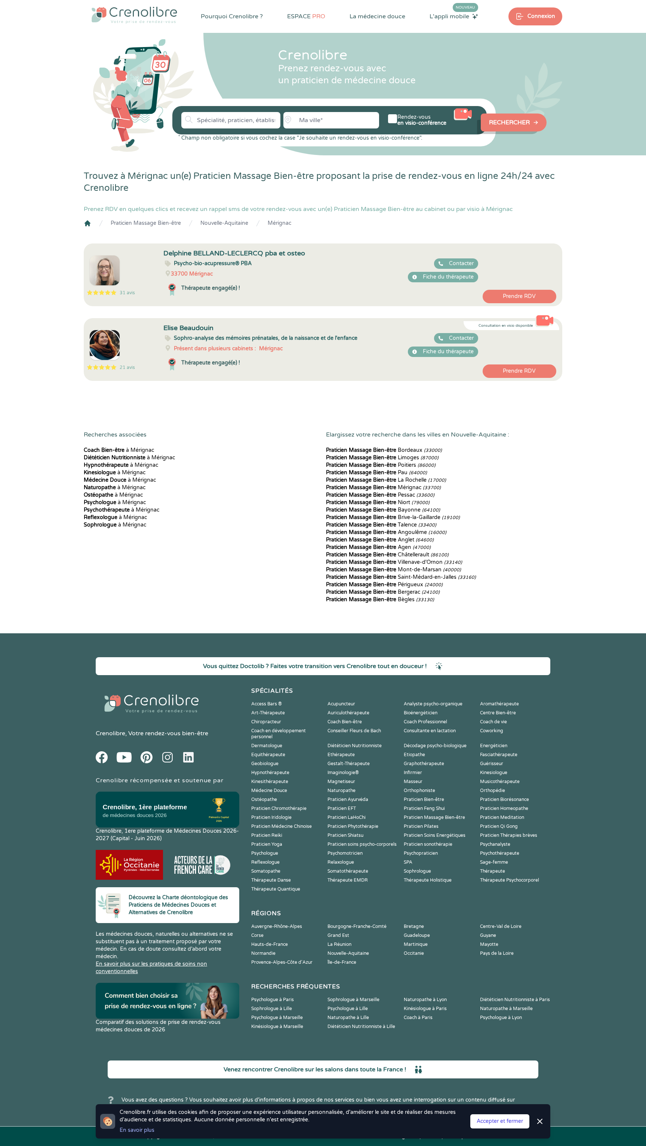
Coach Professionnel (425, 721)
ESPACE (306, 16)
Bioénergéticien (420, 712)
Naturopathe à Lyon (425, 999)
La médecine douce (377, 16)
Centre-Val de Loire (501, 926)
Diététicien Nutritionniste (354, 745)
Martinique (416, 944)
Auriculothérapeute (348, 712)
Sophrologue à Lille (271, 1008)
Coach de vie (493, 721)
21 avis (127, 367)
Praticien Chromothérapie (279, 808)
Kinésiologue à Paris (425, 1008)
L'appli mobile (452, 16)
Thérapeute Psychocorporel (509, 880)
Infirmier (413, 772)
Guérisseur (491, 763)
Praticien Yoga (266, 844)
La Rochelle (386, 480)
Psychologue (264, 853)
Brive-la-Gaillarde (393, 517)
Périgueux (384, 584)
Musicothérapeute (500, 781)
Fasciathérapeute (498, 754)
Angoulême (386, 532)
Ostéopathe (264, 799)
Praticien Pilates (421, 826)
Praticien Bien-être (424, 799)
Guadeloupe (417, 935)
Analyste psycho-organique (433, 703)
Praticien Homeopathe (504, 808)
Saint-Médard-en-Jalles (401, 577)
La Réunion (339, 944)
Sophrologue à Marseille (353, 999)
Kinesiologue (493, 772)
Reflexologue (265, 862)
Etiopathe (414, 754)
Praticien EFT (341, 808)
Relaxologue (340, 862)
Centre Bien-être (498, 712)
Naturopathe (341, 790)
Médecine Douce (269, 790)
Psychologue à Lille (347, 1008)
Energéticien (493, 745)
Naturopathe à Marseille (506, 1008)
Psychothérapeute (499, 853)
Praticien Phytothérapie (352, 826)
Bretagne (414, 926)
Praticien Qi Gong (499, 826)
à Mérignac (119, 450)
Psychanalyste (495, 844)
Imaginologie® (343, 772)
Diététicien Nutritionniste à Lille (361, 1026)
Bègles (380, 599)
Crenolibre (110, 733)
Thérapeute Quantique (275, 889)
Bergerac (383, 592)
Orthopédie (492, 790)
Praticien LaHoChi (346, 817)
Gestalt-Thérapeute (348, 763)
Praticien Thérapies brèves (508, 835)
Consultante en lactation (430, 730)
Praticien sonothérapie (428, 844)
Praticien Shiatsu (345, 835)
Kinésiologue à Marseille (277, 1026)
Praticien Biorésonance (504, 799)
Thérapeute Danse (271, 880)
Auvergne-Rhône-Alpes (276, 926)
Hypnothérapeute (270, 772)
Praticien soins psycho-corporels (362, 844)
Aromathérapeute (499, 703)
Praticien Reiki (266, 835)
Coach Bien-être (344, 721)
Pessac (380, 495)
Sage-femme (494, 862)
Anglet (380, 540)
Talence (381, 525)
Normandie (263, 953)
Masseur (413, 781)
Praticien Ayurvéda (347, 799)
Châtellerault (387, 555)
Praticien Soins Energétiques (434, 835)
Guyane (488, 935)
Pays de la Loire (497, 953)
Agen (378, 547)
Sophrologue (417, 871)
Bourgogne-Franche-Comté (357, 926)
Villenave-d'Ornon (394, 562)
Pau (376, 472)
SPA (408, 862)
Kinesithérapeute (269, 781)
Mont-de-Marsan (393, 569)
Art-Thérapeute (268, 712)
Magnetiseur (341, 781)
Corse (257, 935)
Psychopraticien (421, 853)
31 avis (127, 292)
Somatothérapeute (347, 871)
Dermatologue (266, 745)
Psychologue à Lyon (501, 1017)
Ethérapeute (341, 754)
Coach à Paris (418, 1017)
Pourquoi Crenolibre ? (232, 16)
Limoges (382, 457)
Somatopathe (265, 871)
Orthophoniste (419, 790)
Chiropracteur (266, 721)
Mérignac (279, 223)
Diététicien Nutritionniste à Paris (515, 999)
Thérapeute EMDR (347, 880)
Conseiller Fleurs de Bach (354, 730)
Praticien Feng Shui (424, 808)
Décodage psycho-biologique (435, 745)
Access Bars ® (266, 703)
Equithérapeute (268, 754)
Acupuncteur (341, 703)
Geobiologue (265, 763)
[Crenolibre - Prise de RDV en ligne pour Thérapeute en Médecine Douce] (134, 15)
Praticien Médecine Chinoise (281, 826)
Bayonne (383, 510)
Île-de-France (341, 962)
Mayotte (489, 944)
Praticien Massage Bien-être (146, 223)
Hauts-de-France (269, 944)
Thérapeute (492, 871)
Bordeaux (384, 450)
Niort (378, 502)
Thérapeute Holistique (428, 880)
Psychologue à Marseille (277, 1017)
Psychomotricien (345, 853)
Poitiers (381, 465)
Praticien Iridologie (271, 817)
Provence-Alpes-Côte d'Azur (282, 962)
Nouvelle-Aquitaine (224, 223)
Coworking (491, 730)
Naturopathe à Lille (348, 1017)
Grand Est (338, 935)
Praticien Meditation (502, 817)
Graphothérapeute (424, 763)
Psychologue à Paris (272, 999)
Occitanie (414, 953)
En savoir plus (137, 1130)
